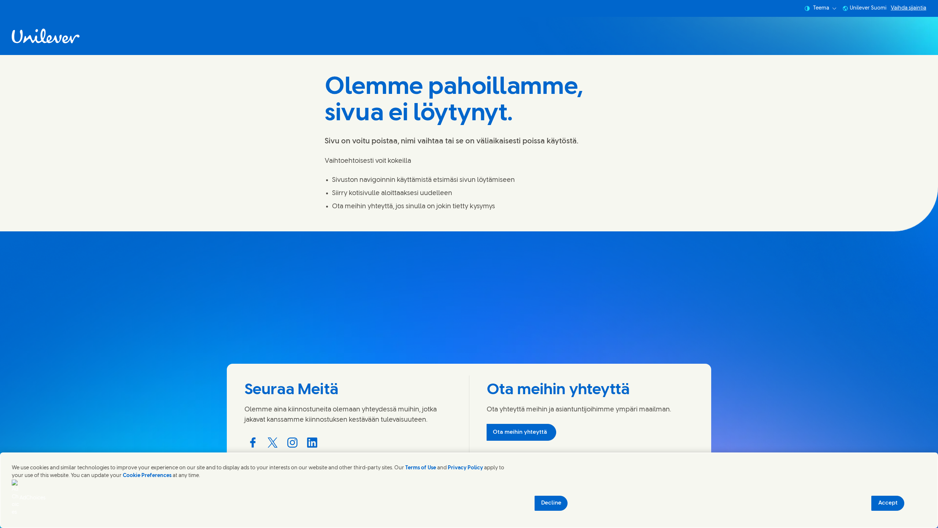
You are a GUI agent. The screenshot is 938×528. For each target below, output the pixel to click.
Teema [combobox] (821, 8)
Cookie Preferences (147, 475)
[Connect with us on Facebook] (253, 442)
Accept (888, 503)
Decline (551, 503)
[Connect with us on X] (272, 442)
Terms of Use (420, 468)
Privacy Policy (465, 468)
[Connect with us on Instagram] (292, 442)
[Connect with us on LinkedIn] (312, 442)
